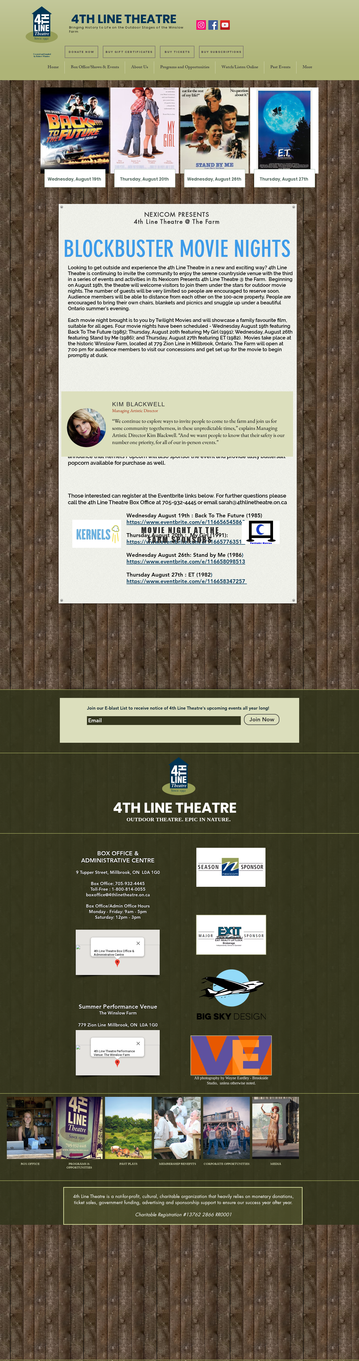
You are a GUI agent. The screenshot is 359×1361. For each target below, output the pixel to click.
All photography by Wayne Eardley (221, 1078)
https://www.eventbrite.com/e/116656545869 (186, 522)
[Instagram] (201, 25)
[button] (95, 67)
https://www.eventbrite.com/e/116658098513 (186, 561)
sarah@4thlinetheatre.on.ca (253, 502)
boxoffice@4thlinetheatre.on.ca (118, 895)
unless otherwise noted (237, 1083)
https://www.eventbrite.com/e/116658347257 (187, 581)
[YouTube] (225, 25)
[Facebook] (213, 25)
